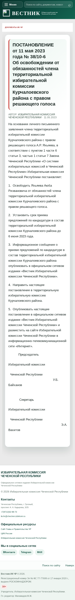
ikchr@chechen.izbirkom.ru (13, 516)
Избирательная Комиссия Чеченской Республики (31, 116)
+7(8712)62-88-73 (9, 512)
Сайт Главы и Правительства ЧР (16, 529)
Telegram (26, 552)
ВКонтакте (9, 552)
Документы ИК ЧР (14, 27)
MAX (39, 552)
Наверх (69, 565)
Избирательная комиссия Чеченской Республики (23, 538)
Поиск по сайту (51, 565)
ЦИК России (6, 533)
